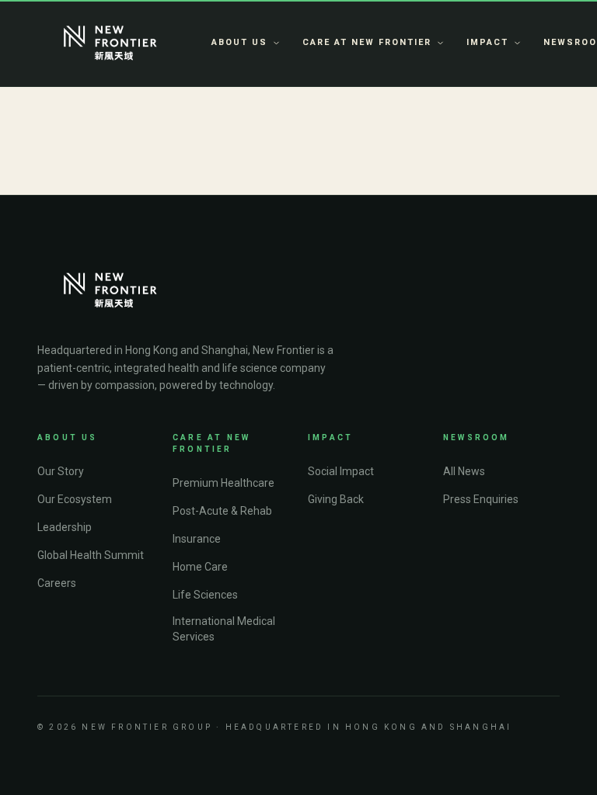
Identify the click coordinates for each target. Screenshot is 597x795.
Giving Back (336, 499)
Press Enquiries (480, 499)
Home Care (200, 567)
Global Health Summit (90, 555)
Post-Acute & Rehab (222, 511)
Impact (487, 42)
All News (464, 471)
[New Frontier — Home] (110, 43)
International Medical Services (224, 629)
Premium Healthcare (223, 483)
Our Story (60, 471)
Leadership (64, 527)
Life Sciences (205, 594)
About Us (239, 42)
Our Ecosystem (74, 499)
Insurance (197, 539)
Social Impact (341, 471)
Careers (56, 583)
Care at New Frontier (366, 42)
